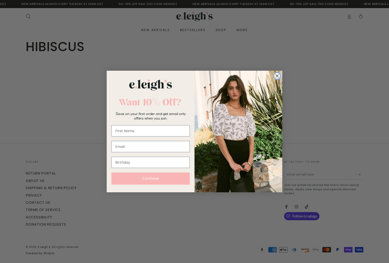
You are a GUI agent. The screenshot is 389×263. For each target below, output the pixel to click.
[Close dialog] (277, 76)
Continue (150, 179)
